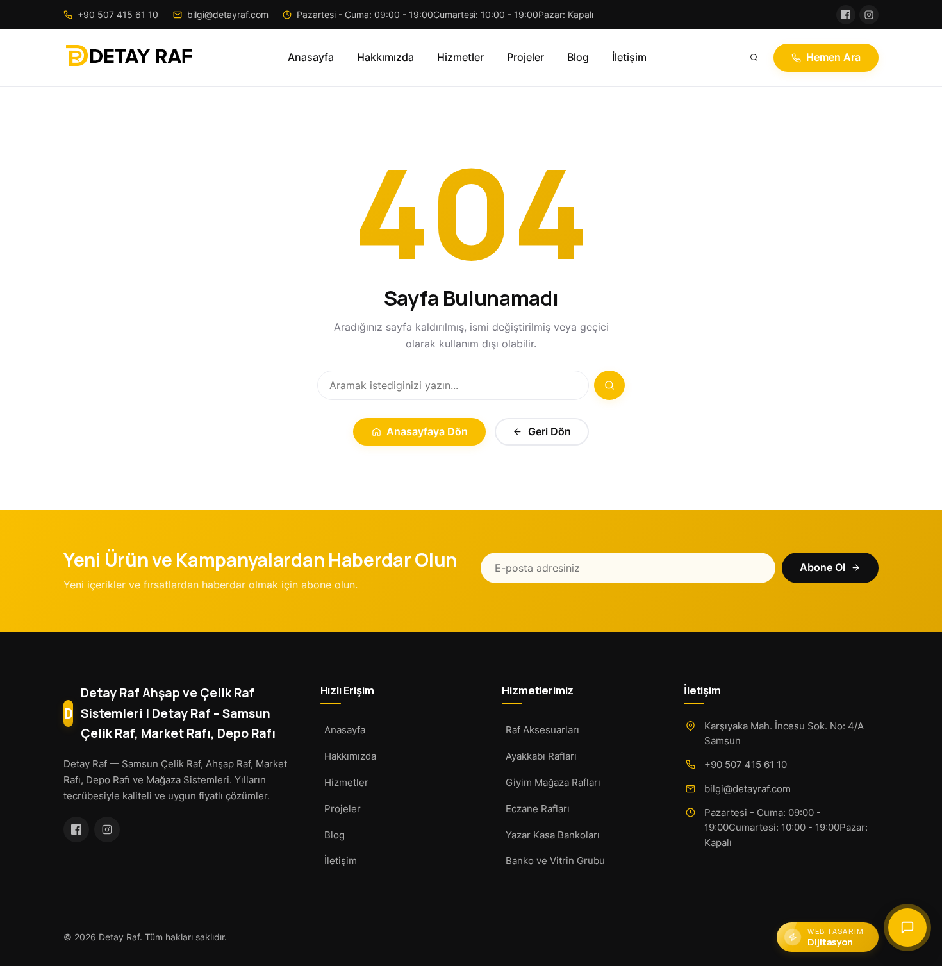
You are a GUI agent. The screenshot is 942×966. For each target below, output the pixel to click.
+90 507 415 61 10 (745, 764)
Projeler (525, 57)
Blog (578, 57)
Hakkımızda (385, 57)
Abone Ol (822, 568)
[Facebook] (845, 14)
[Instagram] (869, 14)
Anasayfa (311, 57)
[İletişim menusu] (907, 927)
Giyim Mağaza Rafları (553, 782)
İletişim (629, 57)
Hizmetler (460, 57)
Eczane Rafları (538, 809)
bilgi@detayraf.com (747, 789)
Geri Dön (549, 432)
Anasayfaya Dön (427, 432)
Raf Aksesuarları (542, 730)
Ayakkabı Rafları (541, 756)
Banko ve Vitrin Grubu (555, 860)
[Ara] (754, 58)
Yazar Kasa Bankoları (553, 835)
